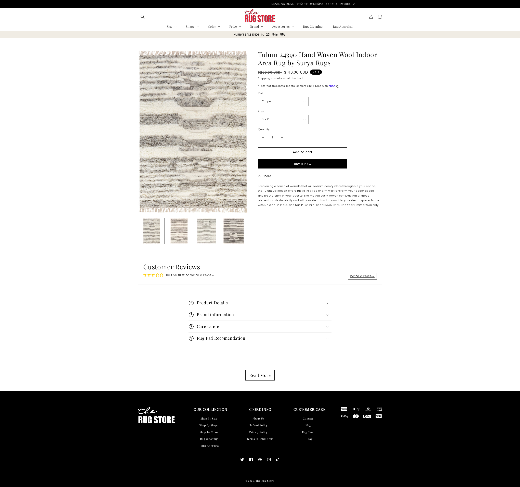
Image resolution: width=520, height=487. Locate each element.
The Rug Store (265, 480)
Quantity (264, 129)
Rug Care (308, 432)
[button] (142, 16)
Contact (308, 418)
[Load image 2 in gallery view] (179, 231)
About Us (258, 418)
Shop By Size (208, 418)
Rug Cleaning (209, 438)
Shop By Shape (209, 425)
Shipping (264, 78)
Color (262, 93)
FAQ (308, 425)
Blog (309, 438)
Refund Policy (258, 425)
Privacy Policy (258, 432)
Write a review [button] (362, 276)
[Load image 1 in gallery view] (152, 231)
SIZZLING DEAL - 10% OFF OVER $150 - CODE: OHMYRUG (296, 4)
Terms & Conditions (260, 438)
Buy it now (302, 164)
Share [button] (267, 176)
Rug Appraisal (210, 445)
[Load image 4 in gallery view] (234, 231)
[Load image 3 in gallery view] (206, 231)
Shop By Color (209, 432)
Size (261, 111)
